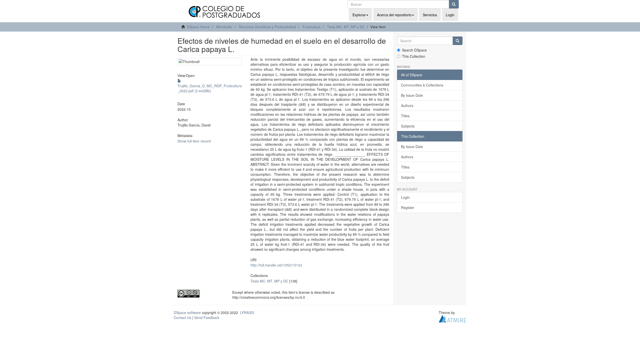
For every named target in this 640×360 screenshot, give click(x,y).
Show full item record (194, 141)
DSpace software (187, 312)
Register (407, 207)
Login (405, 197)
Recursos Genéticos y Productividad (267, 26)
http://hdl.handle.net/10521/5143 (276, 265)
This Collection (413, 56)
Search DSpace (414, 50)
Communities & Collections (422, 85)
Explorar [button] (359, 14)
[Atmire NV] (452, 318)
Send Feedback (206, 317)
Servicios (430, 14)
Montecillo (224, 26)
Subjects (407, 126)
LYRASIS (247, 312)
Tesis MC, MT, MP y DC (346, 26)
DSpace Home (198, 26)
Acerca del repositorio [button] (394, 14)
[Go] (454, 4)
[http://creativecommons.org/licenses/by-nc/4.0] (201, 294)
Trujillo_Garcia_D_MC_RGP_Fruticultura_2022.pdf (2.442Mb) (210, 88)
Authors (407, 105)
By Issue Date (412, 95)
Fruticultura (311, 26)
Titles (405, 115)
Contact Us (182, 317)
